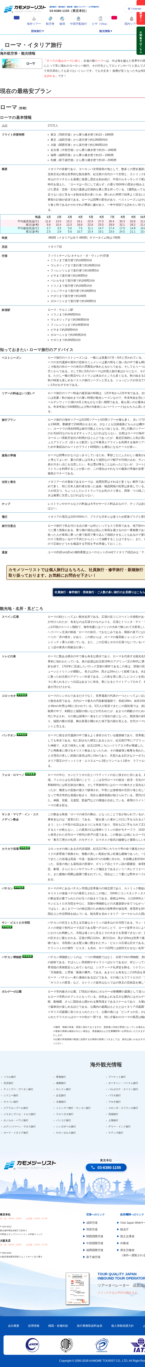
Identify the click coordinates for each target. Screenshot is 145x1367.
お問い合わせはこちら (140, 40)
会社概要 (13, 1325)
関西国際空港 (94, 1236)
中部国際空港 (94, 1243)
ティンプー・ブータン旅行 (18, 1089)
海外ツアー (34, 23)
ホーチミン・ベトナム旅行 (123, 1083)
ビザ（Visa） (100, 23)
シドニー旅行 (11, 1095)
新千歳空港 (93, 1256)
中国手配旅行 (78, 23)
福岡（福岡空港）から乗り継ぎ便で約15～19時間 (82, 155)
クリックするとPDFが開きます (117, 1292)
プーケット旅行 (117, 1076)
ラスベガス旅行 (64, 1114)
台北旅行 (61, 1095)
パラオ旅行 (114, 1095)
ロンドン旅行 (63, 1089)
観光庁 (124, 1229)
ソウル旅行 (10, 1076)
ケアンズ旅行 (115, 1132)
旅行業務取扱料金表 (89, 1325)
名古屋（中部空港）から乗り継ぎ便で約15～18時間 (83, 149)
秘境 (62, 23)
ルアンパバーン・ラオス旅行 (20, 1126)
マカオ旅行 (114, 1101)
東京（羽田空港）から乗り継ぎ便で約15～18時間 (82, 134)
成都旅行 (61, 1083)
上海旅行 (113, 1120)
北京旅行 (8, 1083)
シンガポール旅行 (66, 1126)
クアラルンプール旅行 (16, 1108)
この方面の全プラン (140, 12)
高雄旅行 (113, 1114)
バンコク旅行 (63, 1120)
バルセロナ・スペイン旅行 (123, 1089)
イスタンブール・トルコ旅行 (20, 1114)
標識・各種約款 (58, 1325)
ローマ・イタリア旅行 (16, 1132)
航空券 (50, 23)
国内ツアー (131, 23)
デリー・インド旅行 (119, 1126)
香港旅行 (61, 1076)
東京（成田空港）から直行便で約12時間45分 (79, 139)
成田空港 (92, 1222)
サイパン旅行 (11, 1101)
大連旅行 (61, 1101)
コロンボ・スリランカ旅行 (123, 1108)
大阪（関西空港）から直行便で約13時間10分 (79, 144)
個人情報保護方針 (122, 1325)
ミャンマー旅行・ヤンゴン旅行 (73, 1108)
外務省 (124, 1243)
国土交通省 (127, 1236)
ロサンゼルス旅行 (66, 1132)
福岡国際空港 (94, 1250)
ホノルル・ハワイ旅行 (16, 1120)
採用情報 (33, 1325)
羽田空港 (92, 1229)
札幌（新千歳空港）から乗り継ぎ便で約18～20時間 (83, 160)
